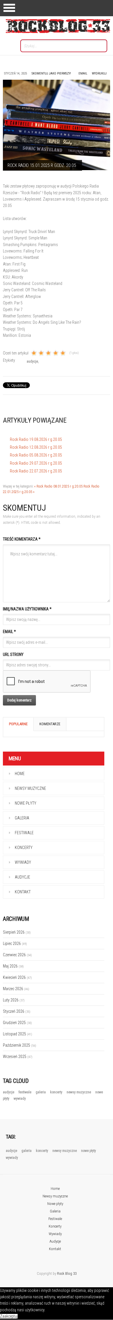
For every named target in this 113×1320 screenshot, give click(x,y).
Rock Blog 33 (66, 1273)
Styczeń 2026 (16, 1011)
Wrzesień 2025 (17, 1056)
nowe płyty (88, 1151)
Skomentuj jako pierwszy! (51, 73)
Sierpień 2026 (17, 932)
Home (20, 773)
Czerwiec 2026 (17, 954)
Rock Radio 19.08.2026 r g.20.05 (36, 439)
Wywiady (23, 862)
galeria (41, 1092)
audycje (32, 361)
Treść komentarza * (22, 539)
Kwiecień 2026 (17, 977)
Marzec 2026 (16, 988)
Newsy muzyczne (30, 788)
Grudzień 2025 (17, 1022)
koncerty (56, 1092)
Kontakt (23, 892)
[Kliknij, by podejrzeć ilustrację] (56, 125)
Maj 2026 (13, 966)
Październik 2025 (19, 1045)
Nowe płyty (25, 803)
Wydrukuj (99, 73)
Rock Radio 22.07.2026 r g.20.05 (36, 471)
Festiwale (24, 832)
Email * (9, 631)
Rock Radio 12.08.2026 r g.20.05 (36, 447)
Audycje (22, 877)
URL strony (13, 654)
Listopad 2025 (17, 1034)
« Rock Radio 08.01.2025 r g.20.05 (58, 486)
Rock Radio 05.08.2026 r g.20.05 (36, 455)
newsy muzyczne (79, 1092)
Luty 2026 (14, 1000)
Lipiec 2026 (15, 943)
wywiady (20, 1099)
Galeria (22, 818)
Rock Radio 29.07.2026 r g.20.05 (36, 463)
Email (83, 73)
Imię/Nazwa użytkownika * (27, 609)
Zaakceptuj (9, 1316)
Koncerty (23, 847)
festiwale (25, 1092)
